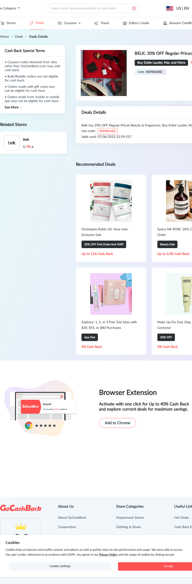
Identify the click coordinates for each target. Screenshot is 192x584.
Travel (105, 23)
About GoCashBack (72, 517)
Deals (40, 23)
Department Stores (130, 517)
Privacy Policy (108, 555)
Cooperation (67, 527)
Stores (11, 23)
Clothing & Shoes (128, 527)
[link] (4, 36)
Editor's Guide (139, 23)
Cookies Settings (60, 566)
